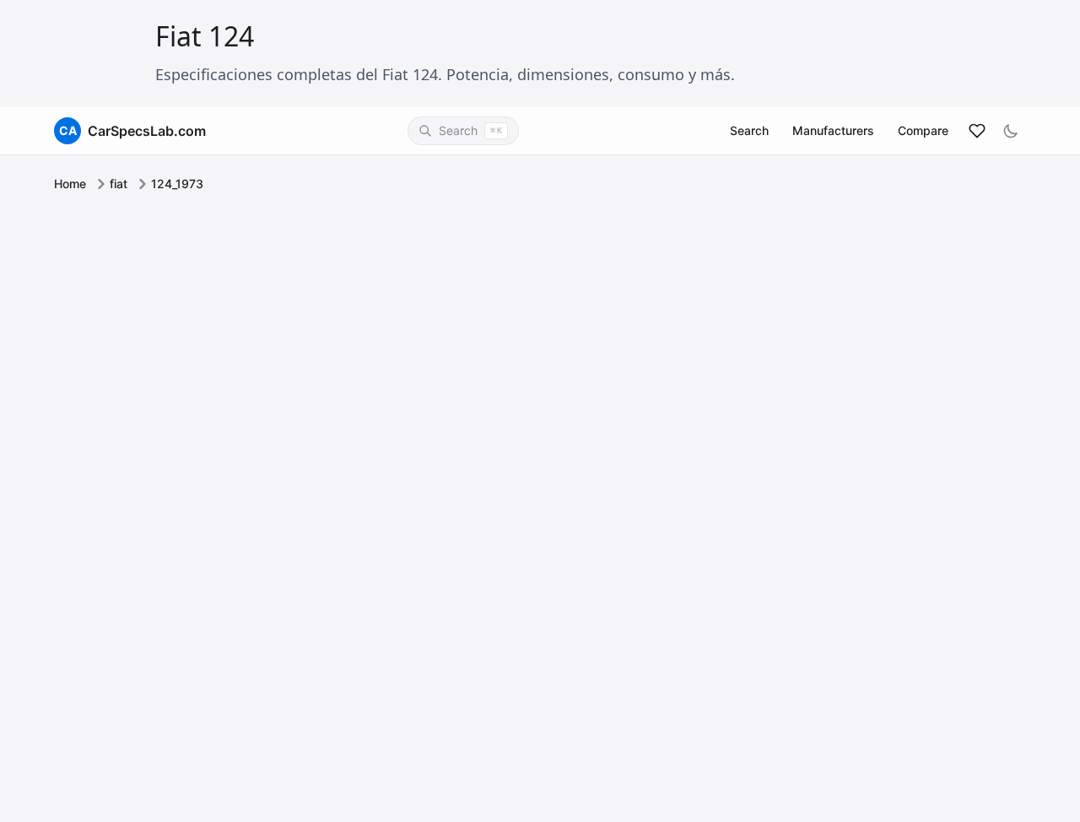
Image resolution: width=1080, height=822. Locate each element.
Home (70, 183)
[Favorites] (977, 131)
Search (749, 130)
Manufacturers (833, 130)
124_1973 (177, 183)
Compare (923, 130)
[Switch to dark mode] (1011, 131)
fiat (118, 183)
